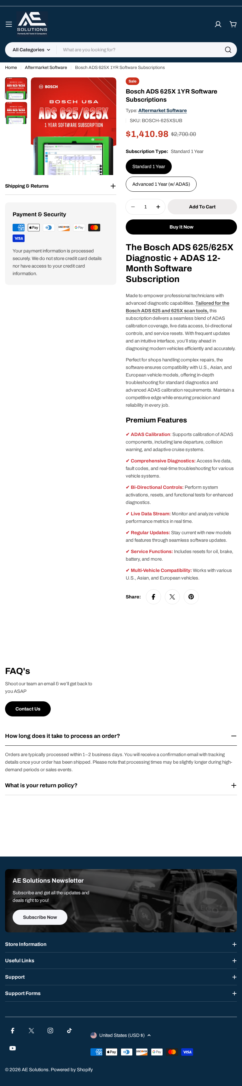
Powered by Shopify (72, 1069)
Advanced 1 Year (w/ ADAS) (161, 184)
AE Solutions (35, 1069)
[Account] (218, 24)
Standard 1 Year (148, 166)
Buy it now (181, 226)
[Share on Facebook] (153, 596)
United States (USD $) (122, 1035)
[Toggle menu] (9, 24)
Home (11, 67)
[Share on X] (172, 596)
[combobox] (121, 49)
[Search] (228, 50)
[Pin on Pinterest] (191, 596)
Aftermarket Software (46, 67)
